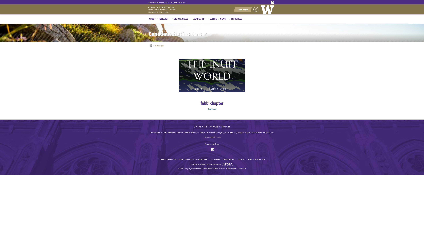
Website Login (229, 159)
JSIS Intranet (214, 159)
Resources (236, 18)
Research (163, 18)
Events (213, 18)
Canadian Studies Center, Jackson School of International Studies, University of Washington (172, 9)
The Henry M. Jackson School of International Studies (166, 2)
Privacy (241, 159)
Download (212, 109)
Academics (198, 18)
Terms (249, 159)
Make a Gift (260, 159)
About (152, 18)
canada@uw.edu (215, 137)
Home (150, 46)
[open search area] (255, 9)
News (223, 18)
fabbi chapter (159, 46)
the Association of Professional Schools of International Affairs (227, 164)
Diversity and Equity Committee (193, 159)
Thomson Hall (242, 133)
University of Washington (268, 9)
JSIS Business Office (168, 159)
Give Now (243, 9)
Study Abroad (181, 18)
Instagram (273, 2)
